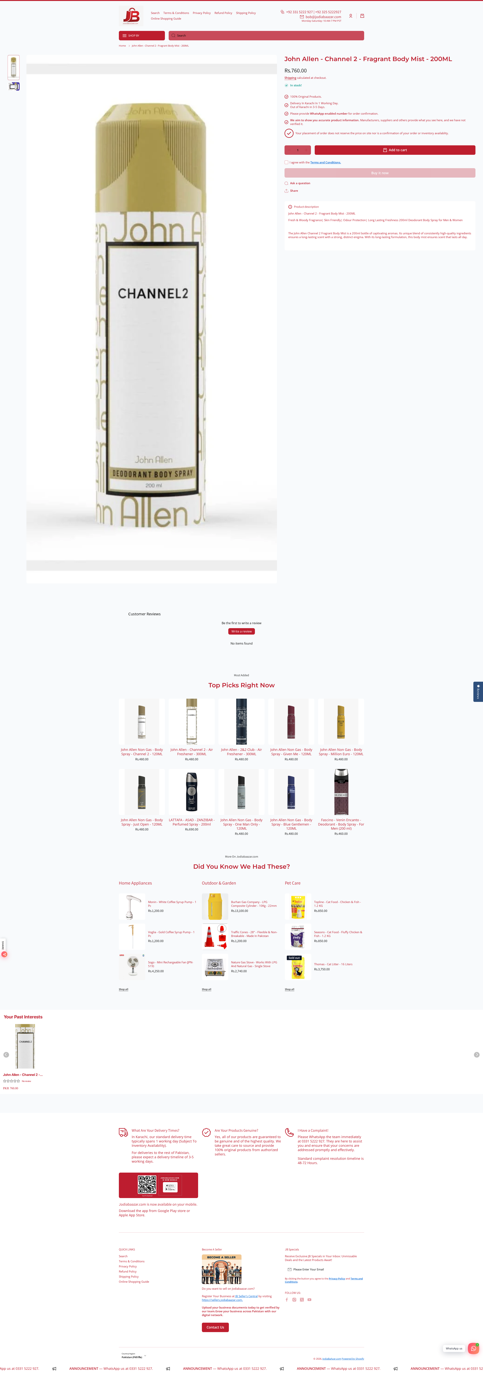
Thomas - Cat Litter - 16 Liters (333, 964)
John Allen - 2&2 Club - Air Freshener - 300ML (241, 751)
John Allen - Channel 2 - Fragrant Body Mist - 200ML (25, 1075)
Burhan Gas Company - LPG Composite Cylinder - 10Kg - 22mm (254, 904)
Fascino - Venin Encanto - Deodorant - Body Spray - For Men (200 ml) (341, 824)
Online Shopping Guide (134, 1282)
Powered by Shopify (353, 1358)
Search (123, 1256)
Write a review (242, 631)
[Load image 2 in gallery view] (14, 86)
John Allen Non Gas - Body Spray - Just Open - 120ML (142, 822)
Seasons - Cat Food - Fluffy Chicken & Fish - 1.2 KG (338, 934)
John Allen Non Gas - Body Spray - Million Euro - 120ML (341, 751)
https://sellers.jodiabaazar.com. (222, 1300)
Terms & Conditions (132, 1261)
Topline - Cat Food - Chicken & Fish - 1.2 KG (337, 904)
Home (122, 45)
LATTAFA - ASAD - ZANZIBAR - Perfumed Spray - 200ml (192, 822)
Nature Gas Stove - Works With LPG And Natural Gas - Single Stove (254, 964)
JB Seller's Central (246, 1296)
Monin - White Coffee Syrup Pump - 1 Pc (172, 904)
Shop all (123, 989)
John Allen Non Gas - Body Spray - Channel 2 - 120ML (142, 751)
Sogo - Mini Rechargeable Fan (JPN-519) (170, 964)
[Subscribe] (359, 1269)
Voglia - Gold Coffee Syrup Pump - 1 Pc (171, 934)
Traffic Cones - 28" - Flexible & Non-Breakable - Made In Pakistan (254, 934)
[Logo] (131, 16)
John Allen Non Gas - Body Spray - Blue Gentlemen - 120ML (291, 824)
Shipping (290, 78)
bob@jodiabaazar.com (323, 16)
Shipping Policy (129, 1277)
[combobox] (266, 35)
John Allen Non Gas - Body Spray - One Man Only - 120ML (241, 824)
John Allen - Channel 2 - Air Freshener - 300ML (192, 751)
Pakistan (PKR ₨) (132, 1357)
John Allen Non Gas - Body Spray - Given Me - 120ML (291, 751)
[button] (362, 16)
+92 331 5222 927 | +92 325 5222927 (313, 11)
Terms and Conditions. (325, 162)
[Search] (172, 35)
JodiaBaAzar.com (331, 1358)
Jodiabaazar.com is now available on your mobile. (158, 1204)
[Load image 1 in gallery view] (14, 67)
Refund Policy (128, 1271)
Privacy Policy (128, 1266)
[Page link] (158, 1185)
